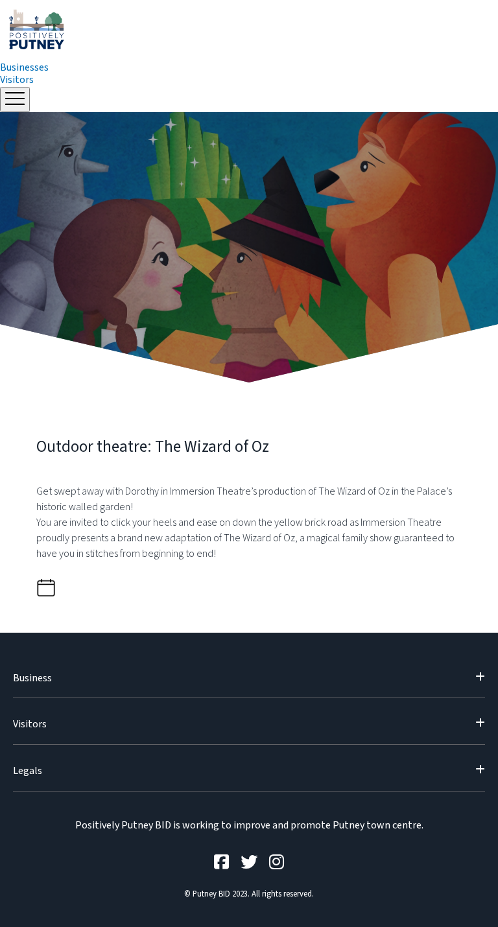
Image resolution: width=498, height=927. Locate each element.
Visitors (17, 80)
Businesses (24, 67)
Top (467, 896)
